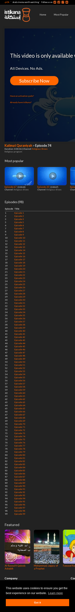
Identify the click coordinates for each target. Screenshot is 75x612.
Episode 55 (19, 377)
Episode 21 (19, 271)
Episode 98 (19, 510)
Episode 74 (19, 436)
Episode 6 (19, 225)
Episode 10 (19, 237)
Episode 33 (19, 309)
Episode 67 (11, 186)
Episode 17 (19, 259)
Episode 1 (19, 213)
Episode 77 (19, 445)
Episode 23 (19, 278)
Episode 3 (19, 219)
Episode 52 (19, 368)
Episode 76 (19, 442)
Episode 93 (19, 495)
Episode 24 (19, 281)
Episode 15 (19, 253)
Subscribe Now (34, 80)
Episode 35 (19, 315)
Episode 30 (19, 299)
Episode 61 (19, 396)
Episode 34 (19, 312)
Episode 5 (19, 222)
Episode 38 (19, 324)
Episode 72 (19, 430)
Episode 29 (19, 296)
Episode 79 (19, 451)
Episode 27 (19, 290)
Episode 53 (19, 371)
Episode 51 (19, 365)
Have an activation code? (22, 96)
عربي (7, 1)
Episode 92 (19, 492)
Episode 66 (19, 411)
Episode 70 (19, 424)
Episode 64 (19, 405)
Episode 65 (19, 408)
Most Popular (61, 14)
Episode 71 (19, 427)
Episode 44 (19, 343)
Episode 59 (19, 389)
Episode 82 (19, 461)
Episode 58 (19, 386)
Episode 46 (19, 349)
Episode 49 (19, 358)
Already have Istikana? (20, 102)
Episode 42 (19, 337)
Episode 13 (19, 247)
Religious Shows (40, 148)
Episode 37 (19, 321)
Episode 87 (19, 476)
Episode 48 (19, 355)
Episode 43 (19, 340)
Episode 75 (19, 439)
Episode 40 (19, 330)
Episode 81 (19, 458)
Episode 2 (19, 216)
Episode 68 (19, 417)
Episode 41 (19, 334)
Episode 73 (19, 433)
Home (43, 14)
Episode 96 (19, 504)
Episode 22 (19, 275)
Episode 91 (19, 489)
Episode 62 (19, 399)
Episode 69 (19, 420)
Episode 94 (19, 498)
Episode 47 (19, 352)
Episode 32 (19, 306)
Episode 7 (19, 228)
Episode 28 (19, 293)
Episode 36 (19, 318)
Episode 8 (19, 231)
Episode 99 (19, 514)
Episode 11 (19, 240)
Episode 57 (19, 383)
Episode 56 (19, 380)
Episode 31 (19, 303)
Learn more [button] (55, 593)
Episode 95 (19, 501)
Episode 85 (19, 470)
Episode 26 (19, 287)
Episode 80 (19, 455)
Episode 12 (19, 244)
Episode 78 (19, 448)
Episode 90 (19, 486)
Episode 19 (19, 265)
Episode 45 (19, 346)
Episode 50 (19, 361)
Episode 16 (19, 256)
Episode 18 (19, 262)
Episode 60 (19, 393)
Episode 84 (19, 467)
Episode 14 (19, 250)
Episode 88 (19, 479)
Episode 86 (19, 473)
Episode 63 (19, 402)
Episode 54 (19, 374)
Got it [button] (37, 602)
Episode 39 (19, 327)
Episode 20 (43, 186)
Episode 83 (19, 464)
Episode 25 (19, 284)
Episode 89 (19, 482)
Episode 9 (19, 234)
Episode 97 (19, 507)
